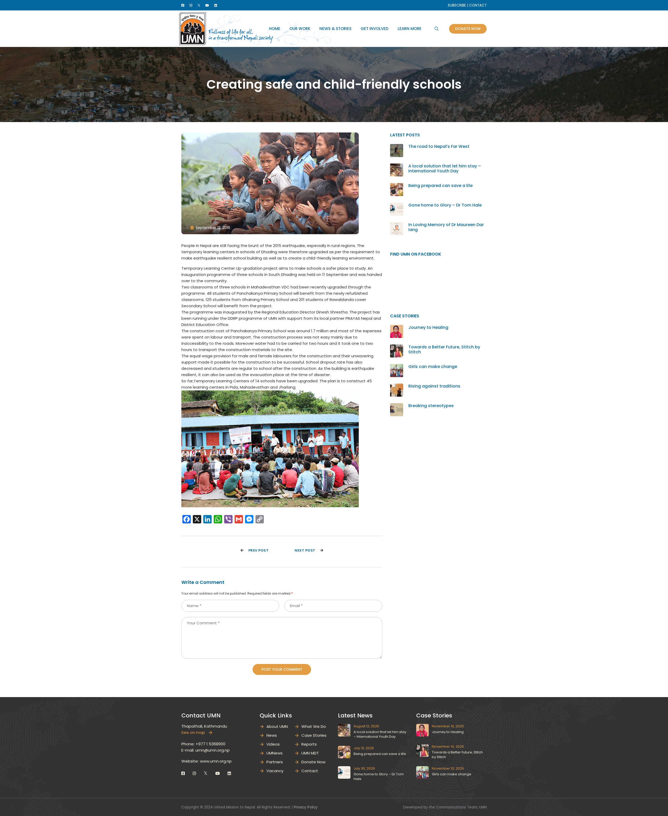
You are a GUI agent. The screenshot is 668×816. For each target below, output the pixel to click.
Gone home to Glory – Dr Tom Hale (445, 205)
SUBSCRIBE (457, 5)
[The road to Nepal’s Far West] (396, 147)
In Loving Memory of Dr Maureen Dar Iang (446, 227)
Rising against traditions (434, 386)
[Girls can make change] (396, 367)
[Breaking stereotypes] (396, 406)
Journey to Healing (428, 327)
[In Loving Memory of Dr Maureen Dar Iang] (396, 225)
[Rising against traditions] (396, 386)
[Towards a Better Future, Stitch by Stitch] (396, 347)
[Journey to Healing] (396, 328)
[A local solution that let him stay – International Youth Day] (396, 166)
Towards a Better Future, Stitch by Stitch (444, 349)
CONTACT (478, 5)
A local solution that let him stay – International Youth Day (444, 168)
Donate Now (468, 28)
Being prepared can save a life (440, 186)
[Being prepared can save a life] (396, 186)
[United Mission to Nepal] (192, 28)
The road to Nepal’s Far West (438, 146)
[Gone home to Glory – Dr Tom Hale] (396, 205)
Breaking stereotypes (431, 406)
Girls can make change (432, 367)
